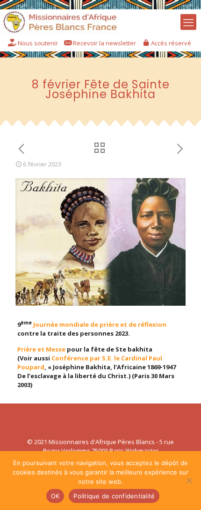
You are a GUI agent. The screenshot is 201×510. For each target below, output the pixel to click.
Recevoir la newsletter (104, 43)
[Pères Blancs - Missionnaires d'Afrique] (60, 19)
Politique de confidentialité (114, 496)
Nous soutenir (38, 43)
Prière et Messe (41, 349)
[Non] (189, 480)
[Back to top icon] (100, 423)
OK (55, 496)
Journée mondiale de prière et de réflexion (99, 324)
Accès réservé (171, 43)
